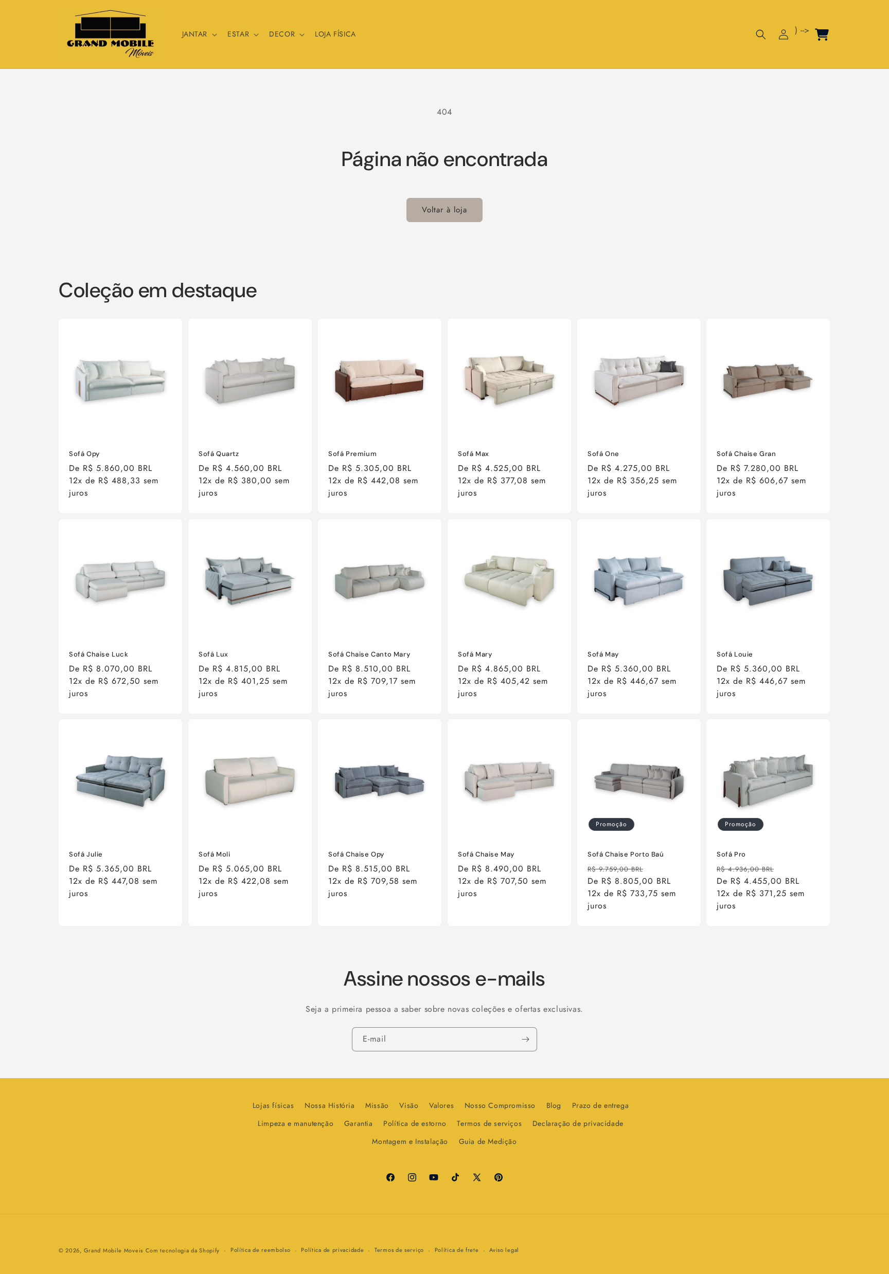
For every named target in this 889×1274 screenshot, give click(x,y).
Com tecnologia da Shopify (183, 1250)
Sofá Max (473, 454)
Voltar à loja (444, 209)
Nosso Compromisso (500, 1105)
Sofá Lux (213, 654)
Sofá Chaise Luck (99, 654)
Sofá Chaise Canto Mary (369, 654)
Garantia (358, 1123)
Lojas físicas (273, 1105)
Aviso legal (504, 1250)
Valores (441, 1105)
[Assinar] (525, 1039)
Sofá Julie (86, 854)
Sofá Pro (731, 854)
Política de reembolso (260, 1250)
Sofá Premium (352, 454)
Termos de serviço (399, 1250)
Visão (408, 1105)
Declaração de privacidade (578, 1123)
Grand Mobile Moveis (113, 1250)
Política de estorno (414, 1123)
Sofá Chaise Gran (746, 454)
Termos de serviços (489, 1123)
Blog (553, 1105)
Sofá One (603, 454)
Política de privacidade (332, 1250)
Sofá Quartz (219, 454)
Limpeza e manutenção (295, 1123)
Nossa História (329, 1105)
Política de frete (457, 1250)
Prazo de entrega (600, 1105)
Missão (377, 1105)
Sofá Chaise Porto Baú (626, 854)
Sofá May (603, 654)
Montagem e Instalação (410, 1141)
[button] (199, 34)
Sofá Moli (214, 854)
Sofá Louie (735, 654)
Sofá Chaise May (486, 854)
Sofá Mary (475, 654)
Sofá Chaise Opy (356, 854)
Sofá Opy (84, 454)
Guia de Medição (488, 1141)
